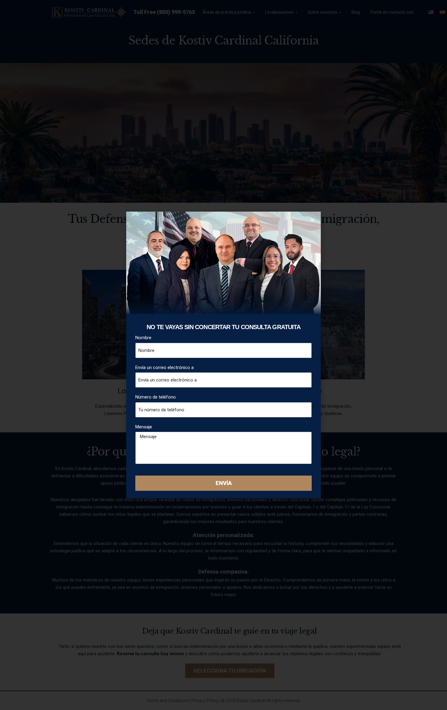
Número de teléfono (155, 397)
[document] (223, 355)
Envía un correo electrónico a (164, 367)
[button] (312, 220)
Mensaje (143, 427)
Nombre (143, 337)
